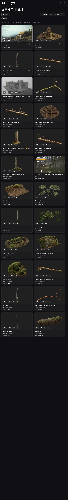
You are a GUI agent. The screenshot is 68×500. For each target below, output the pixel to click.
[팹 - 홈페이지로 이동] (12, 3)
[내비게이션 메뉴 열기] (64, 3)
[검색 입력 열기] (60, 3)
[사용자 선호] (63, 14)
